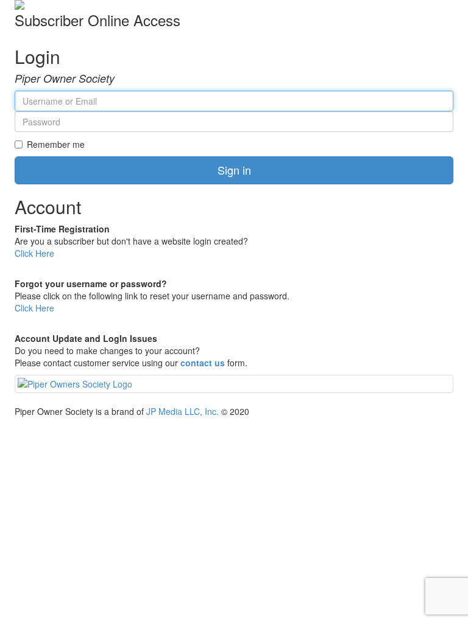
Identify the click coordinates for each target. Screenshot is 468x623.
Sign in (234, 170)
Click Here (34, 253)
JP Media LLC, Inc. (182, 411)
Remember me (56, 144)
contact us (202, 363)
